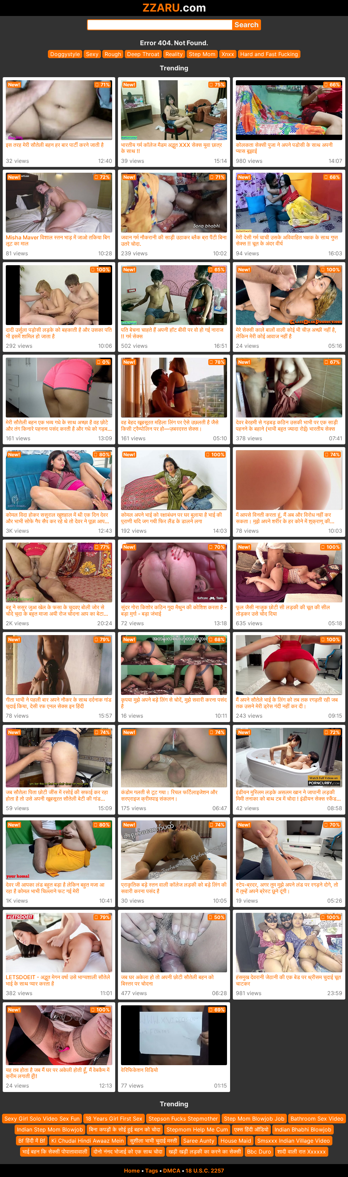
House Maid (236, 1140)
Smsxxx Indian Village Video (293, 1140)
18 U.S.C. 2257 (205, 1170)
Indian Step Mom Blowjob (50, 1129)
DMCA (171, 1170)
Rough (113, 54)
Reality (174, 54)
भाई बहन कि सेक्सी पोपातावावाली (54, 1151)
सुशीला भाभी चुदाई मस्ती (153, 1140)
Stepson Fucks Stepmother (183, 1118)
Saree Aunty (198, 1140)
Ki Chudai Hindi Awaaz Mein (87, 1140)
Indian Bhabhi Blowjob (303, 1129)
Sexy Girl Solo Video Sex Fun (42, 1118)
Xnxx (228, 54)
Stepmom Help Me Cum (197, 1129)
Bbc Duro (259, 1151)
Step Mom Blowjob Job (254, 1118)
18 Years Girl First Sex (114, 1118)
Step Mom (202, 54)
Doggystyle (65, 54)
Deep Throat (143, 54)
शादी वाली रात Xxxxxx (301, 1151)
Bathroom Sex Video (317, 1118)
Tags (151, 1170)
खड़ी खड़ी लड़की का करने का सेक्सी (205, 1151)
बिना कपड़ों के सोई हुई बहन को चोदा (124, 1129)
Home (132, 1170)
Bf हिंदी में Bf (31, 1140)
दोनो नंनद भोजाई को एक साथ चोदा (127, 1151)
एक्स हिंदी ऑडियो (251, 1129)
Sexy (92, 54)
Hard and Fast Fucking (269, 54)
